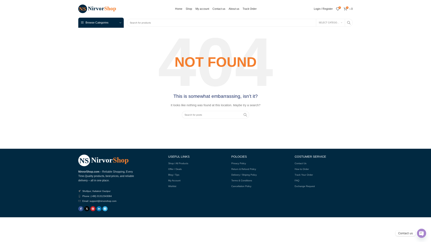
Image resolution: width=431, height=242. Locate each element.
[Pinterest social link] (92, 208)
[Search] (349, 23)
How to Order (302, 169)
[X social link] (86, 208)
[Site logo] (99, 8)
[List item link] (106, 196)
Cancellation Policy (241, 186)
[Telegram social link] (105, 208)
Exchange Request (305, 186)
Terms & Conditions (241, 180)
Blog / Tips (173, 174)
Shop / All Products (178, 163)
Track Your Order (304, 174)
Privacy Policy (238, 163)
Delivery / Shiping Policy (244, 174)
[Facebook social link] (80, 208)
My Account (174, 180)
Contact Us (300, 163)
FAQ (297, 180)
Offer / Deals (175, 169)
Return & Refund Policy (243, 169)
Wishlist (172, 186)
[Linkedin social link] (99, 208)
